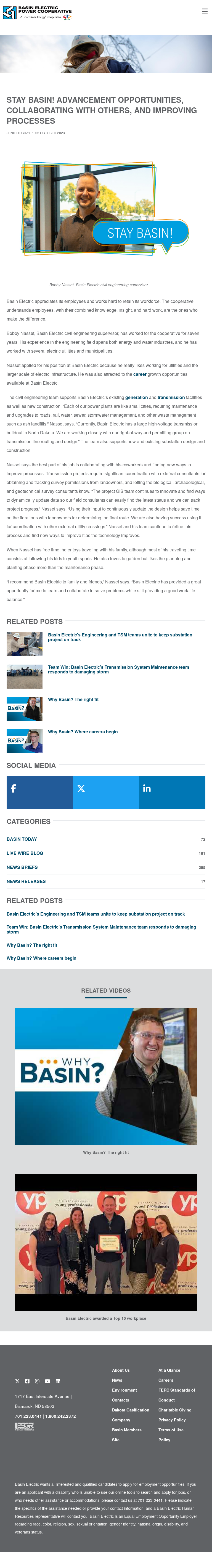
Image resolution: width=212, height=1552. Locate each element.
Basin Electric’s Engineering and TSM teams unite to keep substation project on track (120, 637)
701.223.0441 (28, 1416)
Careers (165, 1380)
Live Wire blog (106, 853)
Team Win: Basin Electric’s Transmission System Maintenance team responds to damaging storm (118, 669)
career (140, 374)
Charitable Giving (175, 1410)
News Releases (106, 881)
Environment (124, 1390)
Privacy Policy (172, 1420)
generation (136, 397)
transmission (171, 397)
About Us (121, 1370)
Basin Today (106, 839)
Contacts (120, 1400)
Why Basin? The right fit (73, 699)
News (117, 1380)
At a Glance (169, 1370)
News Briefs (106, 867)
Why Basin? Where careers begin (83, 731)
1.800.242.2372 (60, 1416)
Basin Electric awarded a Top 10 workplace (106, 1318)
